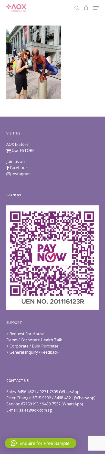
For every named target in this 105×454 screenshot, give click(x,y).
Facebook (19, 167)
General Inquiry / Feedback (34, 352)
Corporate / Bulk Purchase (34, 346)
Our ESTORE (23, 150)
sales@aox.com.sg (35, 410)
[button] (96, 7)
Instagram (21, 173)
